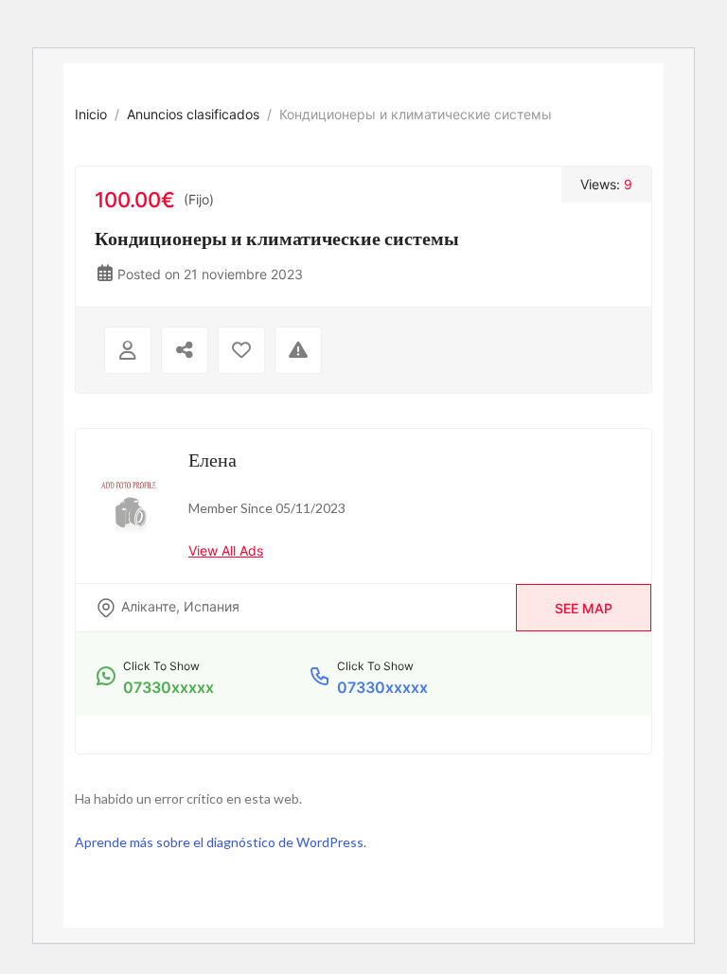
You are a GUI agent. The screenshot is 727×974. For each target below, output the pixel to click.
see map (583, 608)
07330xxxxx (168, 687)
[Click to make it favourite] (241, 350)
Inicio (91, 114)
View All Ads (225, 550)
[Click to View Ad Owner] (127, 350)
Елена (212, 459)
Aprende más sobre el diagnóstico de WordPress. (220, 842)
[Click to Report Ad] (298, 350)
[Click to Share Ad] (184, 350)
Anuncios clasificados (193, 114)
